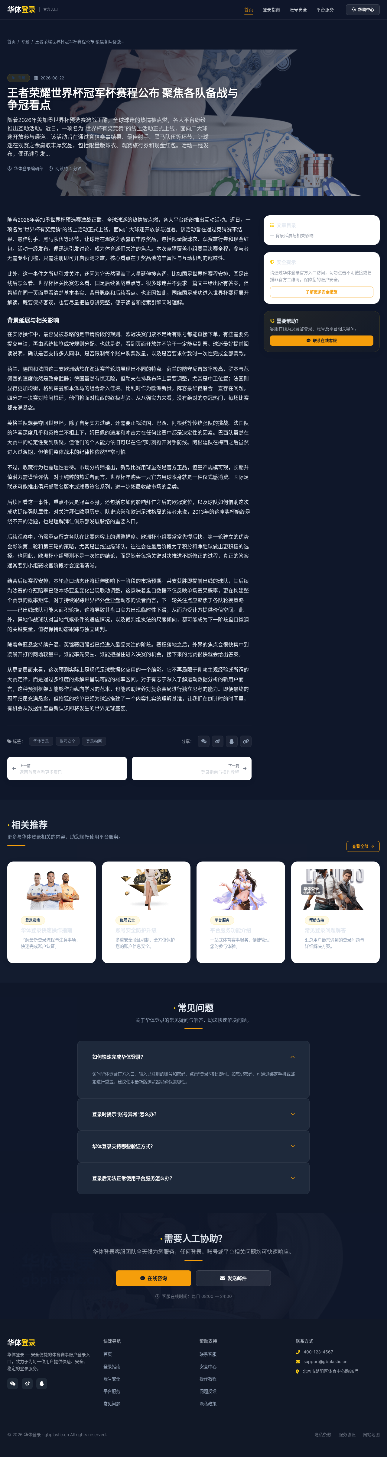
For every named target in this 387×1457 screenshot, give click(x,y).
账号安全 (298, 9)
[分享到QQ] (231, 741)
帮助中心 (366, 9)
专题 (25, 41)
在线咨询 (157, 1278)
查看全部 (360, 846)
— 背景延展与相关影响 (292, 235)
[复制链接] (246, 741)
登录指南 (271, 9)
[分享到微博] (217, 741)
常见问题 (111, 1403)
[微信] (12, 1383)
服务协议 (347, 1434)
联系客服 (208, 1354)
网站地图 (371, 1434)
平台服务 (325, 9)
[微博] (27, 1383)
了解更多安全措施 (321, 292)
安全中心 (208, 1366)
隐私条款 (322, 1434)
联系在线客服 (325, 340)
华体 (21, 1342)
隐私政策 (208, 1403)
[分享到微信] (203, 741)
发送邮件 (237, 1278)
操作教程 (208, 1379)
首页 (248, 9)
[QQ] (41, 1383)
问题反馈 (208, 1391)
